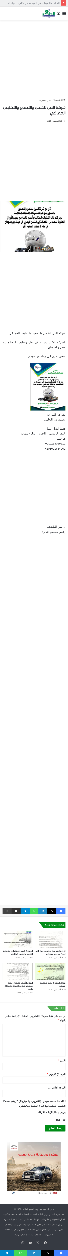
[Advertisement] (34, 58)
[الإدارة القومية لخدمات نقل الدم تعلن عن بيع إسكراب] (50, 939)
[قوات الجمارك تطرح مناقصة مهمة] (50, 971)
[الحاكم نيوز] (49, 13)
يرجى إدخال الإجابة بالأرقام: (51, 1112)
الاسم (61, 1060)
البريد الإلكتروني (56, 1074)
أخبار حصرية (45, 100)
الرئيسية (58, 100)
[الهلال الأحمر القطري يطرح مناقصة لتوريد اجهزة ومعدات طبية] (18, 971)
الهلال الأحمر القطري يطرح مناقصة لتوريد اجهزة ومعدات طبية (18, 986)
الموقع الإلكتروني (56, 1087)
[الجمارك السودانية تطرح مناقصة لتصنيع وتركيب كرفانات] (18, 939)
